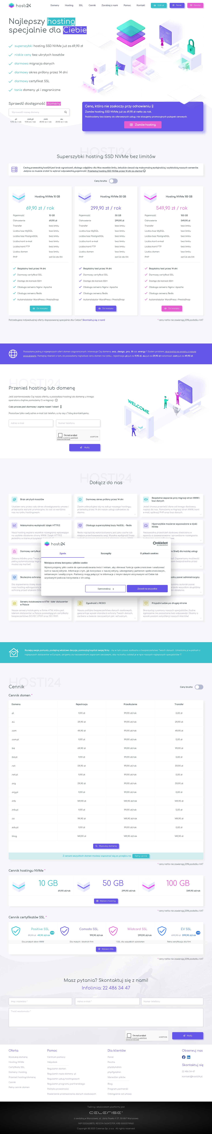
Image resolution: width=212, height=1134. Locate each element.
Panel (110, 1057)
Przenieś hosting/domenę (22, 1077)
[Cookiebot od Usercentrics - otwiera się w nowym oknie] (155, 544)
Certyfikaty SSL (17, 1067)
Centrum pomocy (56, 1057)
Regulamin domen (56, 1069)
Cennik (12, 1082)
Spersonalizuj (104, 588)
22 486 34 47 (116, 988)
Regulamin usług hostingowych (63, 1079)
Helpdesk (52, 1062)
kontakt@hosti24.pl (192, 1076)
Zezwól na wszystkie (147, 588)
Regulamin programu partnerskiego (66, 1084)
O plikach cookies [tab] (149, 553)
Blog (110, 1084)
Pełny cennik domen (19, 1087)
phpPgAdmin (114, 1072)
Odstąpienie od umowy (120, 1094)
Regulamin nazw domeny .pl (61, 1074)
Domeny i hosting (18, 1072)
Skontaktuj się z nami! (93, 320)
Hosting (69, 5)
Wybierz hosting (108, 901)
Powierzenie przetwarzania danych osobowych (71, 1094)
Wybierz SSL (108, 949)
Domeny (54, 5)
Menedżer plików (116, 1077)
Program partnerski (118, 1089)
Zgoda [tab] (63, 553)
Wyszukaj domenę (108, 846)
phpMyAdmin (114, 1067)
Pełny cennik (141, 856)
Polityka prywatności (58, 1089)
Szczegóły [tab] (106, 553)
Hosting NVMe (16, 1062)
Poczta (111, 1062)
